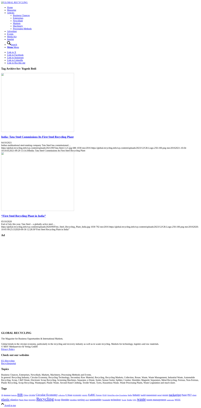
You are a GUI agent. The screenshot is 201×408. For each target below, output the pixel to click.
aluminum (7, 395)
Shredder (65, 399)
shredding (73, 400)
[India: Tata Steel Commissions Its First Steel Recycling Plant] (37, 131)
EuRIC (91, 394)
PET (189, 395)
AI (2, 395)
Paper (184, 395)
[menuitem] (103, 7)
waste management (156, 399)
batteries (14, 395)
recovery (32, 400)
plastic (5, 399)
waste (141, 399)
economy (77, 395)
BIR (20, 395)
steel (87, 400)
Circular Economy (47, 394)
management (151, 395)
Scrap (57, 399)
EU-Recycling (8, 361)
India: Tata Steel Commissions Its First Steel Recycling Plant (37, 136)
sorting (81, 399)
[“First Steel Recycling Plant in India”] (37, 210)
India (130, 395)
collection (61, 395)
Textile (124, 400)
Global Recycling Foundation (117, 395)
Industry (136, 395)
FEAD (104, 395)
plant (194, 395)
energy (85, 395)
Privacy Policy (8, 349)
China (25, 395)
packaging (175, 394)
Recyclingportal (8, 363)
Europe (99, 395)
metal (159, 395)
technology (116, 399)
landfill (143, 395)
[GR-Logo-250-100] (14, 2)
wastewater (170, 400)
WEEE (178, 400)
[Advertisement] (13, 284)
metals (165, 395)
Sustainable (106, 400)
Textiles (129, 400)
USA (134, 400)
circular (32, 395)
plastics (14, 399)
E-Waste (68, 395)
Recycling (45, 399)
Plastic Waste (23, 400)
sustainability (96, 399)
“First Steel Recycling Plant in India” (23, 215)
